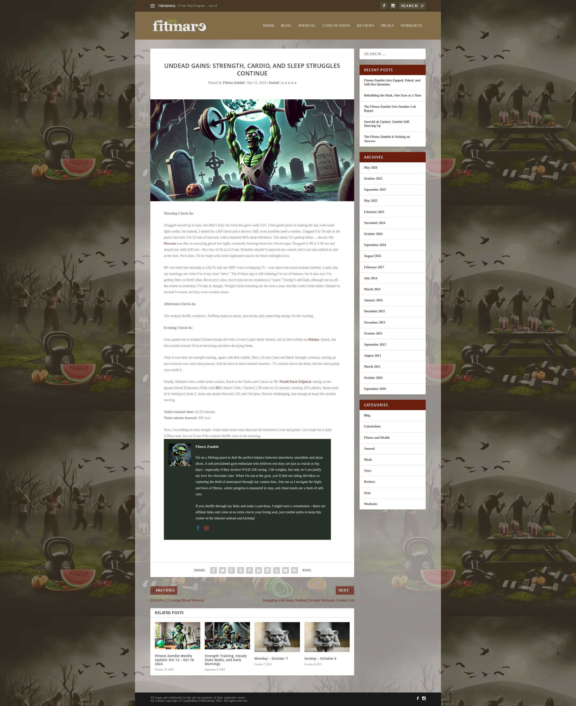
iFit (218, 388)
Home (268, 25)
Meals (387, 25)
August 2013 (372, 355)
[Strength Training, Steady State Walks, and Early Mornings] (227, 635)
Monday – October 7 (271, 658)
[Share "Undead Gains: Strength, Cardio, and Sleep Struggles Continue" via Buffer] (267, 570)
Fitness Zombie (234, 83)
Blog (286, 25)
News (367, 470)
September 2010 (375, 389)
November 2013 (374, 322)
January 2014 (373, 300)
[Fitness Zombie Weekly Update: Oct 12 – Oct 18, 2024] (177, 635)
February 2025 (374, 212)
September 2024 (375, 245)
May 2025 (370, 200)
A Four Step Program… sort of (197, 5)
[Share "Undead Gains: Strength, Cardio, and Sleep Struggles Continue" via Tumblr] (240, 570)
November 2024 (374, 223)
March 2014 (372, 289)
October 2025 (373, 178)
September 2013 (375, 344)
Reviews (365, 25)
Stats (367, 493)
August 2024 (372, 256)
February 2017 (374, 267)
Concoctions (336, 25)
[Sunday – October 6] (327, 637)
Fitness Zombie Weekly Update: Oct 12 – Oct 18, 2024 (175, 660)
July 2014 (370, 278)
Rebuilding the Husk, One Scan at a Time (392, 95)
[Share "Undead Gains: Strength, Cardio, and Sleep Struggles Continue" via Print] (294, 570)
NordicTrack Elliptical (295, 382)
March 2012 (372, 366)
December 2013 (374, 311)
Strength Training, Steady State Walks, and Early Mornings (226, 660)
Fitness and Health (377, 437)
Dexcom (170, 243)
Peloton (313, 339)
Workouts (411, 25)
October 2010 (373, 378)
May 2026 (370, 167)
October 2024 (373, 234)
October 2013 (373, 333)
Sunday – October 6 (320, 658)
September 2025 (375, 189)
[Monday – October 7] (277, 637)
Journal (307, 25)
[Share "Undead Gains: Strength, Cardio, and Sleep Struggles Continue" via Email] (285, 570)
